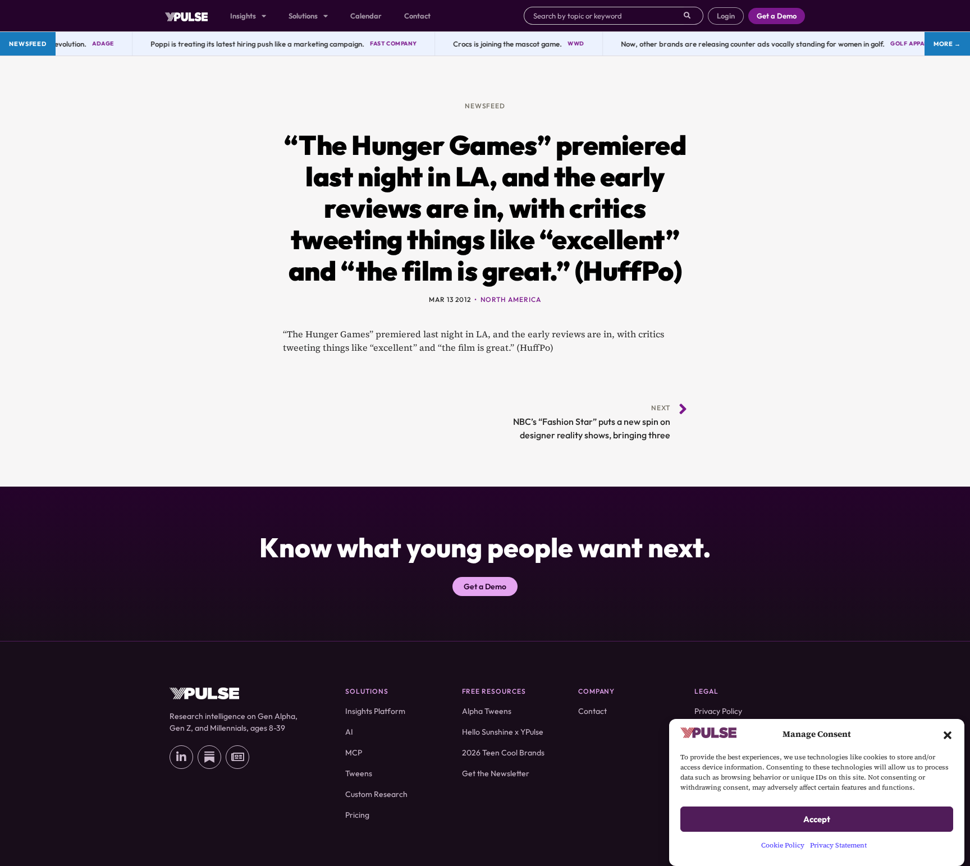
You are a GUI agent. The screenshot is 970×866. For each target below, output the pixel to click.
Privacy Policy (718, 711)
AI (349, 732)
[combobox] (604, 16)
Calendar (366, 15)
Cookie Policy (782, 845)
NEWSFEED (485, 106)
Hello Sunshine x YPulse (502, 732)
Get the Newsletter (495, 773)
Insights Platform (375, 711)
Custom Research (376, 794)
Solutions (303, 15)
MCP (353, 753)
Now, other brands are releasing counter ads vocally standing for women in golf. (742, 43)
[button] (947, 734)
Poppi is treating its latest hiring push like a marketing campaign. (247, 43)
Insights (243, 15)
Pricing (357, 815)
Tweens (358, 773)
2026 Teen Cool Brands (503, 753)
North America (511, 299)
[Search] (693, 16)
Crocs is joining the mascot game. (496, 43)
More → (947, 44)
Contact (417, 15)
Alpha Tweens (486, 711)
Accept (816, 819)
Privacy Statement (838, 845)
